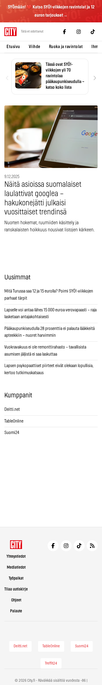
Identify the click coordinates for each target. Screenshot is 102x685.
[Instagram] (79, 32)
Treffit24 (51, 663)
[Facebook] (64, 32)
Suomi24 (11, 432)
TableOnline (13, 421)
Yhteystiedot (16, 556)
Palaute (16, 611)
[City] (16, 544)
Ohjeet (16, 600)
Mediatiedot (16, 567)
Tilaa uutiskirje (16, 589)
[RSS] (92, 545)
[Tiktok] (93, 32)
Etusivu (13, 47)
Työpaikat (16, 578)
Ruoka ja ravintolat (66, 47)
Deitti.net (12, 409)
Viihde (34, 47)
